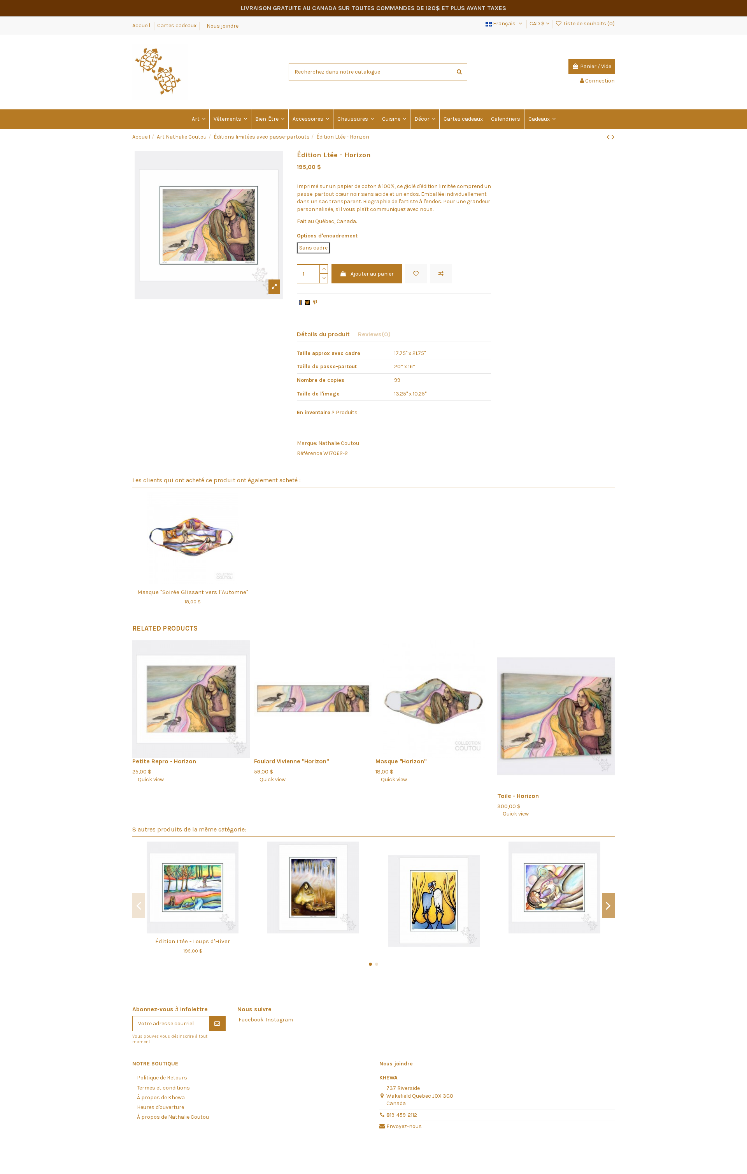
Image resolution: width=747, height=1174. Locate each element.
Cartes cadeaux (176, 25)
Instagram (279, 1019)
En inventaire (313, 412)
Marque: (307, 443)
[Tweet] (307, 302)
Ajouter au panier (372, 274)
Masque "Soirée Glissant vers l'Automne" (192, 592)
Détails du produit (323, 334)
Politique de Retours (162, 1077)
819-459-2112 (401, 1115)
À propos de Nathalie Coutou (173, 1117)
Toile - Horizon (518, 796)
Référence (309, 453)
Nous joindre (222, 25)
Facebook (250, 1019)
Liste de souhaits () (588, 23)
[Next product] (613, 137)
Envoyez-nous (404, 1126)
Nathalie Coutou (338, 443)
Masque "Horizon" (400, 761)
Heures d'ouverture (160, 1107)
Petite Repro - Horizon (164, 761)
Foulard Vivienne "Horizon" (291, 761)
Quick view (148, 779)
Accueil (141, 25)
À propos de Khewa (161, 1097)
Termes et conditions (163, 1087)
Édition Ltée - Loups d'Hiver (192, 941)
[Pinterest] (315, 302)
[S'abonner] (217, 1023)
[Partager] (300, 302)
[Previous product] (609, 137)
